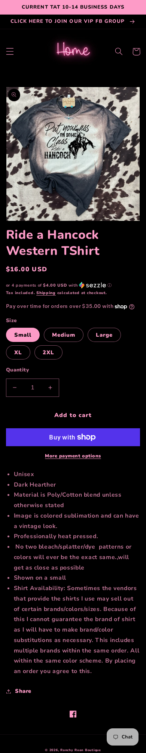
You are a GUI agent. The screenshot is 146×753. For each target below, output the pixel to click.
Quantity (17, 369)
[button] (9, 51)
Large (104, 335)
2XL (48, 352)
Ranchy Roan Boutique (80, 750)
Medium (63, 335)
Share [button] (23, 691)
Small (22, 335)
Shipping (46, 293)
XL (18, 352)
